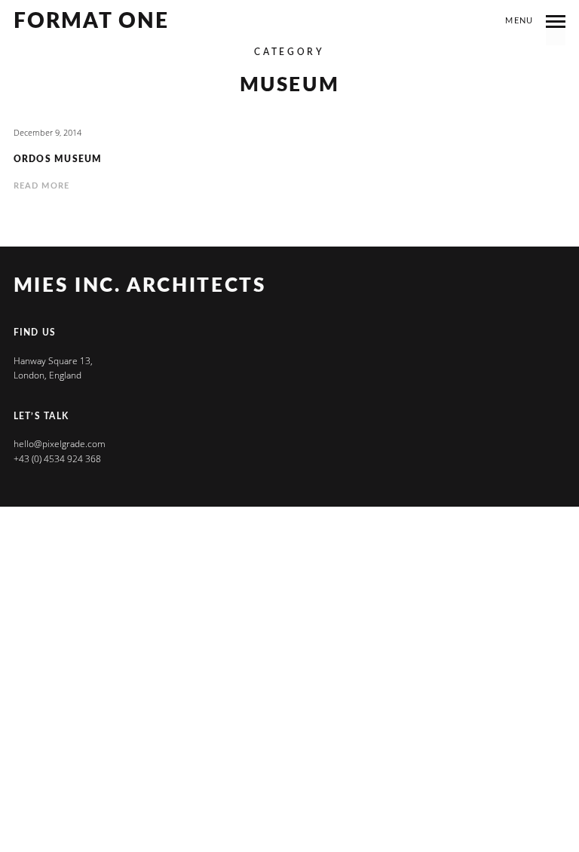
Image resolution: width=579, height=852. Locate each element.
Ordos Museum (58, 159)
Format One (92, 22)
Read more (41, 186)
